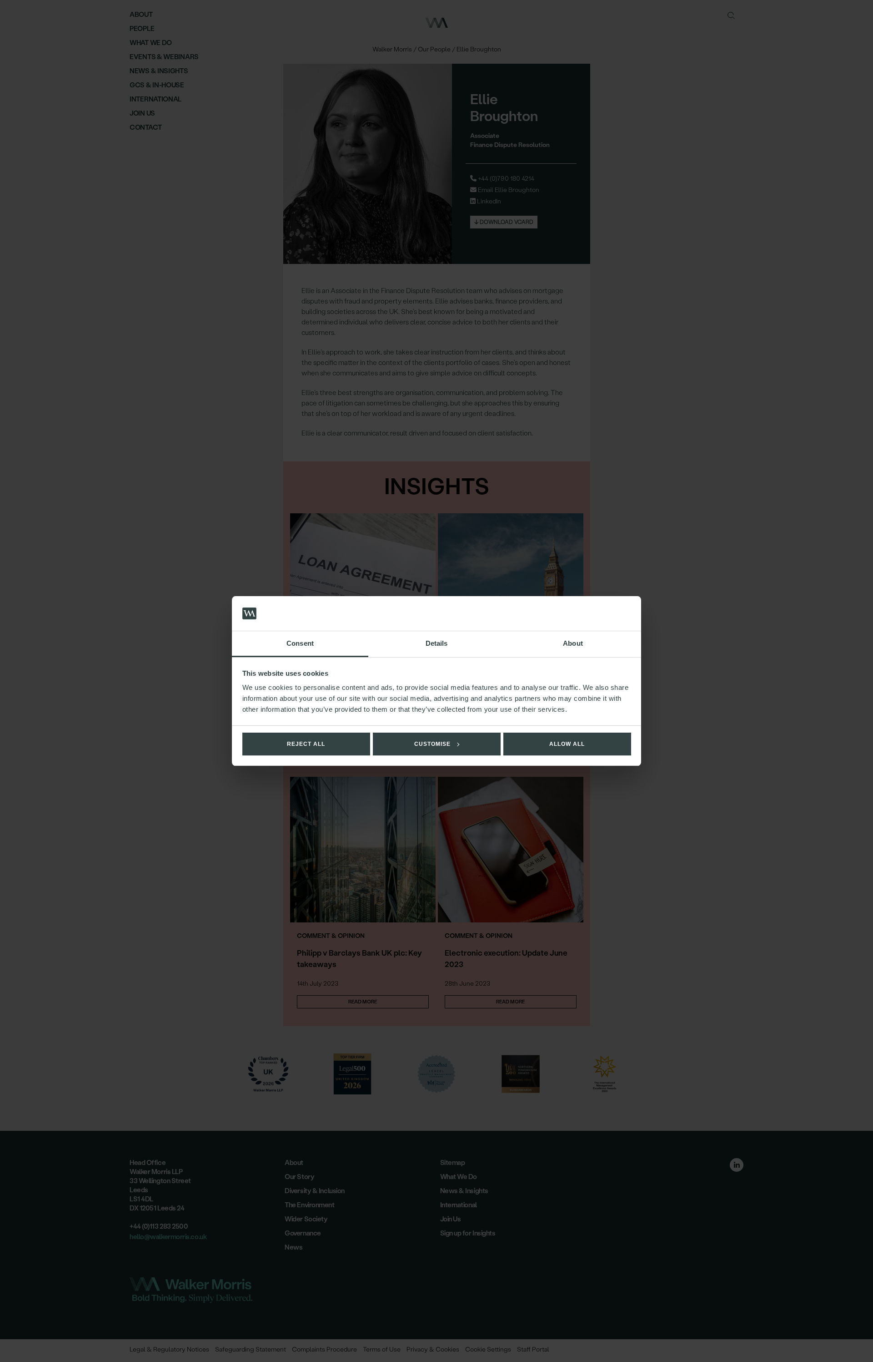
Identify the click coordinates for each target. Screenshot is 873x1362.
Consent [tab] (300, 643)
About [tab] (573, 643)
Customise (432, 744)
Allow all (567, 744)
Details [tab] (437, 643)
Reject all (306, 744)
